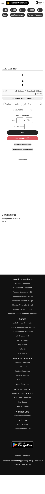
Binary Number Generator (22, 393)
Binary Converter (22, 375)
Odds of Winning (22, 340)
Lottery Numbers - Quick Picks (22, 327)
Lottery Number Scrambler (22, 332)
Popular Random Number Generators (22, 314)
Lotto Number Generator (22, 323)
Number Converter (22, 362)
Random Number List (22, 416)
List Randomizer (17, 15)
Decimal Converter (22, 371)
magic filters (23, 138)
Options (19, 91)
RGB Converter (22, 380)
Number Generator (18, 3)
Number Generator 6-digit (22, 305)
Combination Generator (22, 288)
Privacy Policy (27, 461)
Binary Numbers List (22, 429)
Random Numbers (35, 15)
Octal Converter (22, 384)
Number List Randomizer (22, 309)
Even (5, 15)
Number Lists (22, 424)
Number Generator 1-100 (22, 296)
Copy (39, 91)
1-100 (13, 10)
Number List (22, 420)
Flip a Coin (22, 345)
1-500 (22, 10)
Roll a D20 (22, 353)
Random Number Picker (22, 150)
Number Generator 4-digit (22, 301)
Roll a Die (22, 349)
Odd (40, 10)
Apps (38, 2)
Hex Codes (22, 402)
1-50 (5, 10)
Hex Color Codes (22, 406)
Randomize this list (22, 145)
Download (30, 91)
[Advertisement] (22, 42)
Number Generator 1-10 (22, 292)
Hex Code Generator (22, 398)
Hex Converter (22, 367)
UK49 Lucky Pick (22, 336)
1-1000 (31, 10)
